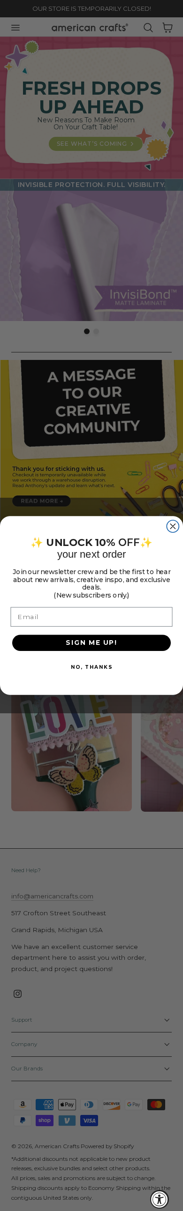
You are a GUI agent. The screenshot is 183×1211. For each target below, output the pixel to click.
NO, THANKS (91, 667)
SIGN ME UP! (91, 642)
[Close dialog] (173, 526)
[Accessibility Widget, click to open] (159, 1199)
